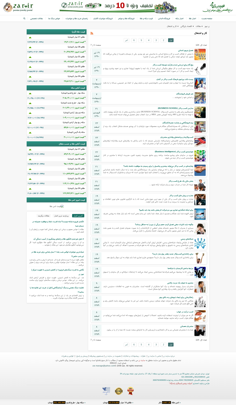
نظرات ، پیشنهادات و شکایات (134, 356)
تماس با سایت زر (154, 356)
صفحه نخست (206, 18)
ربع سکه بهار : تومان (117, 402)
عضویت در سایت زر (113, 356)
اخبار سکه (179, 18)
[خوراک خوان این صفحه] (92, 33)
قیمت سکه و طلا (146, 18)
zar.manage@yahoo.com (103, 365)
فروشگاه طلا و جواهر (126, 18)
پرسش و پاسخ (82, 356)
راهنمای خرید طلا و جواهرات (77, 18)
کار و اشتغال (172, 26)
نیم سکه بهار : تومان (168, 402)
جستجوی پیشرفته (96, 356)
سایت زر (141, 360)
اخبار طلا (192, 18)
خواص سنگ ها (54, 18)
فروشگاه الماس (164, 18)
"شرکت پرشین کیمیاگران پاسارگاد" (180, 383)
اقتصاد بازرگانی (186, 26)
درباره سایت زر (169, 356)
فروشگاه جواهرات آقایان (103, 18)
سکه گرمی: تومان (66, 402)
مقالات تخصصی (36, 18)
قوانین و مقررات (67, 356)
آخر (126, 40)
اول (171, 40)
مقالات (198, 26)
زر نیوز (207, 26)
